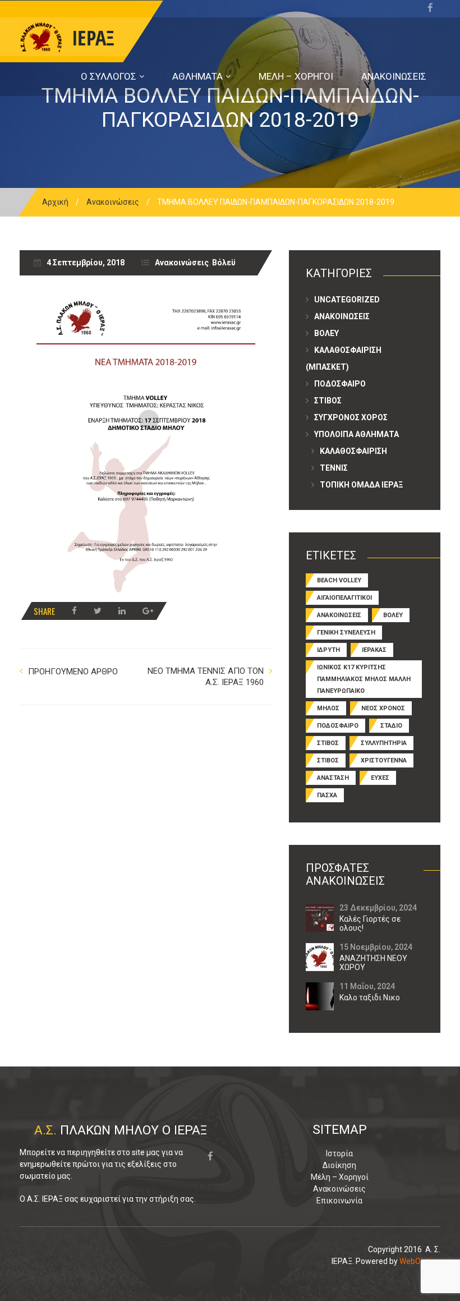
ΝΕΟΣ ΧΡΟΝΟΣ (383, 708)
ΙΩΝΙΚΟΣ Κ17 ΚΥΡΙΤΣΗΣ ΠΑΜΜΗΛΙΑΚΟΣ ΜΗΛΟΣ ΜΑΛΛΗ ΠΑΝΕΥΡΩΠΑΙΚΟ (364, 679)
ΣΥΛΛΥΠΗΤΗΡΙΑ (384, 743)
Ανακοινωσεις (342, 316)
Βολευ (326, 333)
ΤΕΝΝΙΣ (334, 467)
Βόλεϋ (224, 262)
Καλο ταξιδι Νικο (369, 997)
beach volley (339, 580)
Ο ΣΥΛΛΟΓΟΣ (108, 76)
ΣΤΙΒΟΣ (328, 743)
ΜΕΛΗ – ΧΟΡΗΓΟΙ (296, 76)
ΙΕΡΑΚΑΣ (374, 650)
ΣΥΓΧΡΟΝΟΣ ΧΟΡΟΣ (351, 417)
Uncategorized (347, 299)
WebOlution (419, 1261)
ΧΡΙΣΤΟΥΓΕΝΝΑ (384, 760)
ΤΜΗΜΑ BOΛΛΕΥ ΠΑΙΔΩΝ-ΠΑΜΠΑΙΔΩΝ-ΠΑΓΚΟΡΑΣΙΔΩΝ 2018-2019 (230, 108)
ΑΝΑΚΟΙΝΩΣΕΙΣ (393, 76)
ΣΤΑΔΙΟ (391, 725)
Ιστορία (339, 1153)
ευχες (380, 777)
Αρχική (55, 201)
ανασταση (333, 777)
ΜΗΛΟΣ (328, 708)
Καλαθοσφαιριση (353, 451)
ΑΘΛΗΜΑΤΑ (197, 76)
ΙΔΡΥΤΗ (328, 650)
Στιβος (328, 400)
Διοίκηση (339, 1165)
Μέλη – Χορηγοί (340, 1177)
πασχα (327, 795)
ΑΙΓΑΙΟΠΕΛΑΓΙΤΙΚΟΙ (344, 597)
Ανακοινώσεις (112, 201)
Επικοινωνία (339, 1200)
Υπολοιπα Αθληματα (356, 434)
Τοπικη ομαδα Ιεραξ (361, 484)
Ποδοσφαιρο (340, 383)
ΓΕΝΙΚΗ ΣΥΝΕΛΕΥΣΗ (346, 632)
